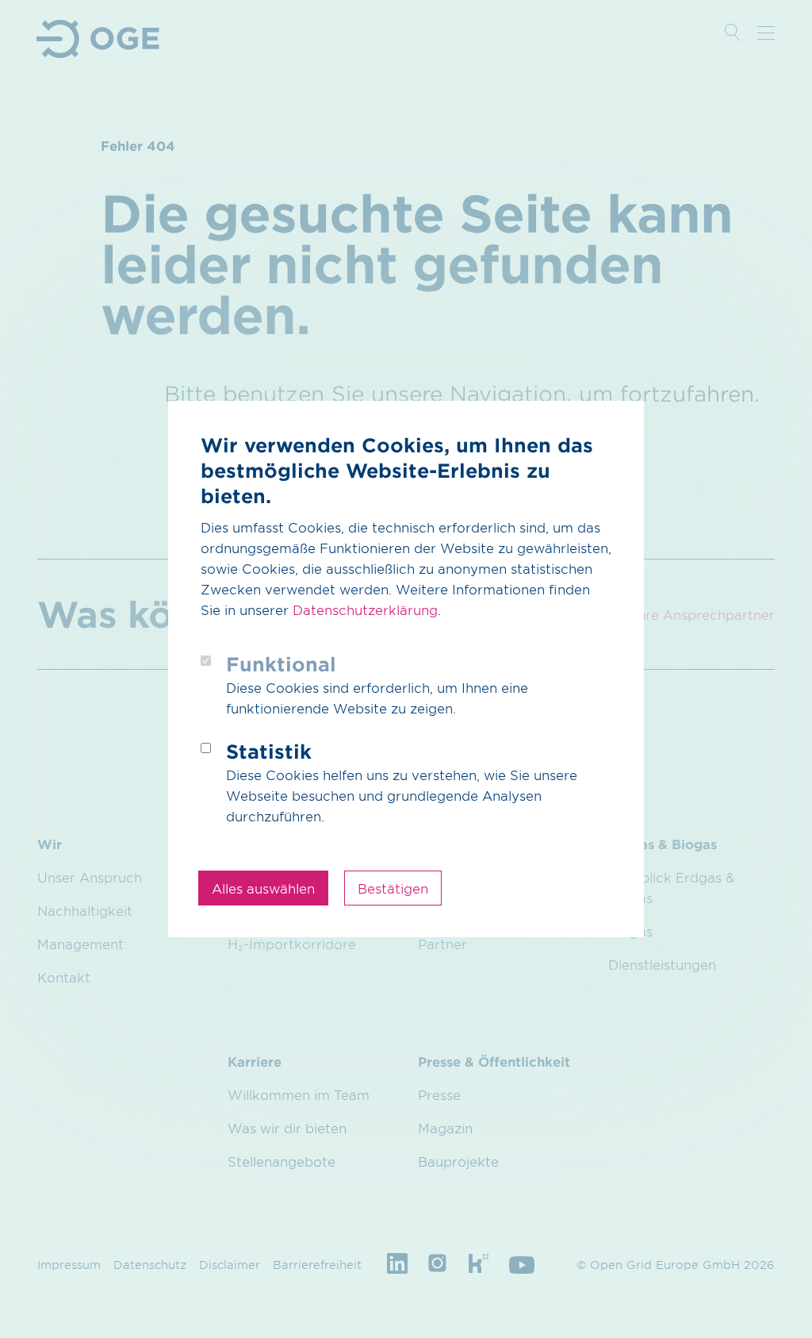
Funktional (281, 663)
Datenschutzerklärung (365, 609)
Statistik (269, 751)
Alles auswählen (263, 888)
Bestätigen (393, 888)
